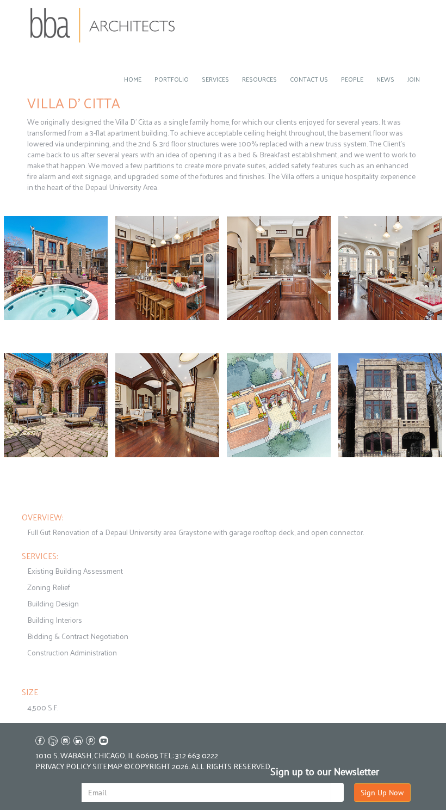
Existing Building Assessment (75, 571)
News (385, 79)
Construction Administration (72, 652)
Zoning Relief (48, 587)
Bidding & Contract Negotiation (77, 636)
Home (132, 79)
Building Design (53, 603)
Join (413, 79)
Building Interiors (54, 620)
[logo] (103, 25)
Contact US (309, 79)
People (352, 79)
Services (215, 79)
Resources (259, 79)
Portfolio (171, 79)
